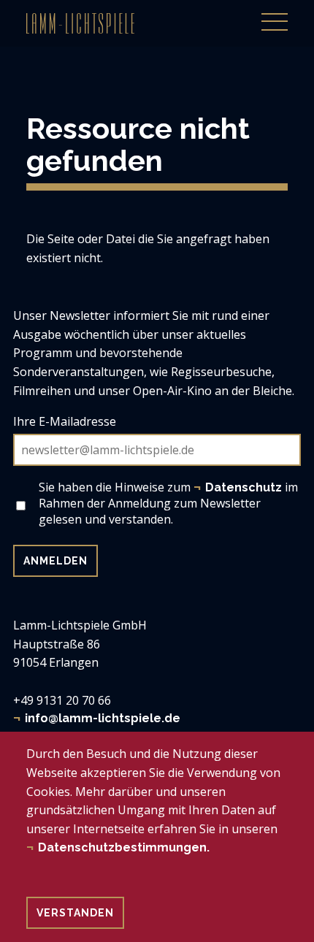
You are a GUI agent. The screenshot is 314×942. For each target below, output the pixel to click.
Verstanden (75, 913)
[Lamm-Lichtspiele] (80, 23)
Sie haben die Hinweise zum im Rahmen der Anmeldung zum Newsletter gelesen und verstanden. (168, 503)
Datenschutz (243, 487)
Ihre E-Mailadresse (64, 421)
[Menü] (274, 14)
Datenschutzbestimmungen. (124, 847)
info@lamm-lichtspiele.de (102, 718)
